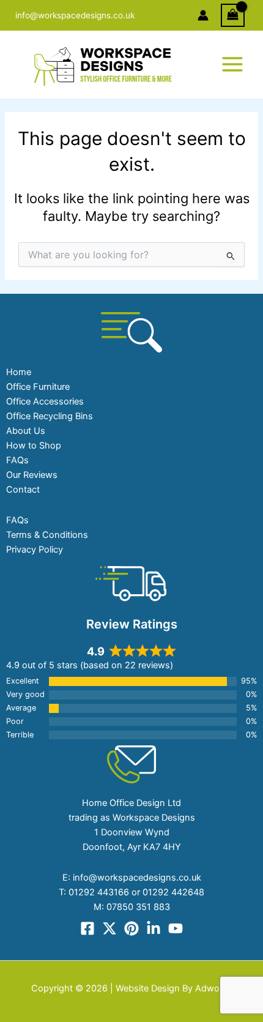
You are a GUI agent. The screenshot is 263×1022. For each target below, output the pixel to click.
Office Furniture (38, 386)
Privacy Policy (34, 549)
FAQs (17, 460)
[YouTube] (175, 928)
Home (18, 372)
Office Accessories (45, 401)
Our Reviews (31, 474)
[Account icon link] (203, 15)
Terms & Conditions (47, 534)
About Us (25, 430)
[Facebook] (87, 928)
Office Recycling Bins (49, 416)
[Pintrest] (131, 928)
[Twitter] (109, 928)
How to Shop (33, 445)
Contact (23, 489)
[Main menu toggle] (232, 64)
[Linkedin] (153, 928)
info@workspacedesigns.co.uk (75, 15)
